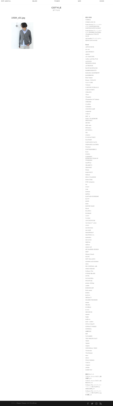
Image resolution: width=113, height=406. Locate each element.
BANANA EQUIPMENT (92, 73)
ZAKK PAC (88, 369)
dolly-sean (88, 125)
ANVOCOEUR (89, 47)
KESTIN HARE (89, 206)
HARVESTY (89, 172)
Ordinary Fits (89, 271)
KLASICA (88, 210)
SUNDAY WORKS (90, 326)
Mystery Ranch (89, 254)
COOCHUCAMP (90, 109)
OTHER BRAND (90, 273)
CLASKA (88, 104)
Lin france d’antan (90, 223)
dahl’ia (87, 116)
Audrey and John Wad (91, 59)
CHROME (88, 101)
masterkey (88, 237)
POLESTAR (88, 280)
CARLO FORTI (89, 89)
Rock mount (88, 290)
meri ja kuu (88, 239)
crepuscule (88, 111)
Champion (88, 97)
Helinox (87, 174)
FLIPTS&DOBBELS (90, 149)
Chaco (87, 94)
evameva (87, 135)
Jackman (87, 191)
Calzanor (87, 85)
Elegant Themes (21, 403)
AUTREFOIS (89, 65)
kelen (86, 203)
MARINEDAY (89, 232)
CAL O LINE (89, 82)
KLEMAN (88, 213)
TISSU (87, 340)
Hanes (87, 169)
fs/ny (86, 151)
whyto (87, 357)
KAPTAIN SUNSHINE (92, 196)
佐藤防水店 (88, 331)
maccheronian (89, 227)
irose (86, 189)
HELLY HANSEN (90, 177)
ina (86, 184)
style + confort (89, 321)
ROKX (87, 292)
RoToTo (87, 295)
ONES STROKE (90, 268)
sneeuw (87, 314)
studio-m (87, 319)
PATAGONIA (89, 278)
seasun (87, 302)
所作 (86, 333)
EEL (86, 132)
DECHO (87, 122)
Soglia (87, 316)
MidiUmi (87, 242)
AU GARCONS (89, 56)
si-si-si (87, 309)
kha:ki (87, 208)
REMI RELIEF (89, 288)
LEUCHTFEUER (90, 220)
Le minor (87, 218)
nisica (87, 263)
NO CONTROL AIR (91, 266)
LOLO (87, 225)
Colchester (88, 106)
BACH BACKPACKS (91, 68)
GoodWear (88, 162)
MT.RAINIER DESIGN (92, 249)
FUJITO (87, 154)
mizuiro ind (88, 247)
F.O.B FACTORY (90, 137)
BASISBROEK (89, 75)
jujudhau (87, 194)
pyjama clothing (89, 283)
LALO (87, 215)
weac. (86, 355)
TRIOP (87, 343)
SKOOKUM (88, 312)
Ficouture (88, 147)
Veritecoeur (88, 350)
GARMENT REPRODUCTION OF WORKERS (91, 158)
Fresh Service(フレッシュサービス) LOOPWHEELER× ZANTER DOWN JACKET (93, 26)
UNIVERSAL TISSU (91, 348)
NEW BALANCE (90, 259)
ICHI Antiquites (89, 182)
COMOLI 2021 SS (90, 22)
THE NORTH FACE (91, 338)
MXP (86, 251)
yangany (87, 365)
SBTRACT (88, 297)
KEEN (87, 201)
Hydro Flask (88, 179)
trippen (87, 345)
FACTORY (88, 139)
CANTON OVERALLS (92, 87)
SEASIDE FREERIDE (91, 300)
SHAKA (87, 304)
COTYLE (56, 7)
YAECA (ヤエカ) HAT (91, 376)
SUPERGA (88, 328)
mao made (88, 230)
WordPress (33, 403)
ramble (87, 285)
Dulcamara (88, 127)
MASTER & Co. (89, 235)
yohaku (87, 367)
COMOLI (88, 19)
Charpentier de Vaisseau (92, 99)
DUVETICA (88, 130)
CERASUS (88, 92)
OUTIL (87, 275)
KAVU (87, 198)
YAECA (87, 362)
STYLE (56, 10)
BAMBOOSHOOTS (90, 70)
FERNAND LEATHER (92, 144)
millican (87, 244)
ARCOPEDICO (89, 51)
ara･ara (87, 49)
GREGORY (88, 167)
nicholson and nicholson (91, 261)
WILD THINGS (89, 360)
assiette (87, 54)
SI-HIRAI (88, 307)
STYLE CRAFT (89, 324)
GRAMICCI (88, 165)
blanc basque (89, 77)
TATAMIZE (88, 336)
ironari (87, 186)
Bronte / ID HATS (90, 80)
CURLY (87, 113)
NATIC (87, 256)
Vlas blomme (89, 353)
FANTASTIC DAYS (91, 142)
